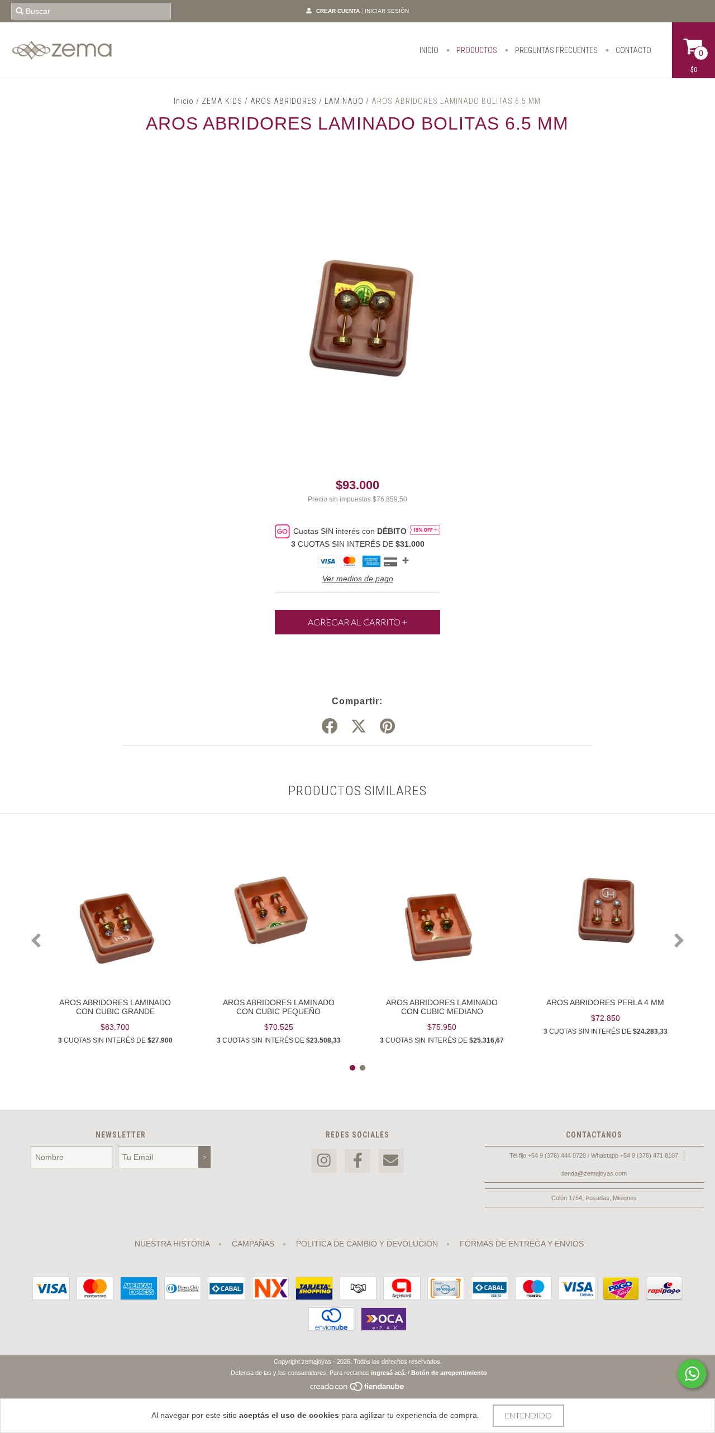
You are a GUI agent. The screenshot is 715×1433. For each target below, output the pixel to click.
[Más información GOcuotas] (425, 531)
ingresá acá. (388, 1372)
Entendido (528, 1415)
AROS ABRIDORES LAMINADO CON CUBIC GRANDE (115, 1007)
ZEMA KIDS (222, 101)
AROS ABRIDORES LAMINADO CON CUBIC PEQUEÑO (279, 1007)
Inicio (184, 101)
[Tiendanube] (358, 1390)
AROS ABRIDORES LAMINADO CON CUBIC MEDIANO (442, 1007)
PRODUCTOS (476, 50)
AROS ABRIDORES (283, 101)
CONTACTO (632, 50)
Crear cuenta (338, 11)
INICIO (429, 50)
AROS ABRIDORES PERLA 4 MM (605, 1002)
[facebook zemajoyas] (357, 1161)
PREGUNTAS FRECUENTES (555, 50)
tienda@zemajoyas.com (594, 1173)
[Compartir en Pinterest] (387, 726)
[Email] (391, 1161)
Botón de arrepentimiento (449, 1372)
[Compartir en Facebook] (329, 726)
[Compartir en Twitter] (358, 726)
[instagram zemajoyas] (324, 1161)
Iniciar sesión (387, 11)
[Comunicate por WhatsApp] (692, 1373)
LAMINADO (344, 101)
